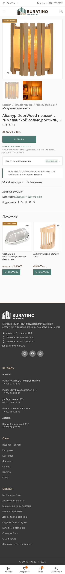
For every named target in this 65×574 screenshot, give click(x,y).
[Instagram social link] (24, 408)
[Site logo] (32, 10)
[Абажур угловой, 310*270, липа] (48, 316)
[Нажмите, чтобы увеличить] (8, 73)
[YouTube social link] (32, 408)
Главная (6, 104)
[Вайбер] (34, 202)
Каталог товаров (23, 104)
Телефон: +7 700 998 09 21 (20, 392)
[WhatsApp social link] (26, 202)
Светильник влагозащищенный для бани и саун (14, 336)
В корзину (19, 139)
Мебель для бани (45, 104)
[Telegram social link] (30, 202)
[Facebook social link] (18, 202)
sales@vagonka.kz (15, 400)
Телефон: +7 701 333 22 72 (20, 396)
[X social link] (22, 202)
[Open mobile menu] (4, 11)
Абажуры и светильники (16, 108)
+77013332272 (55, 3)
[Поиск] (61, 11)
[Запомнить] (27, 305)
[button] (11, 352)
